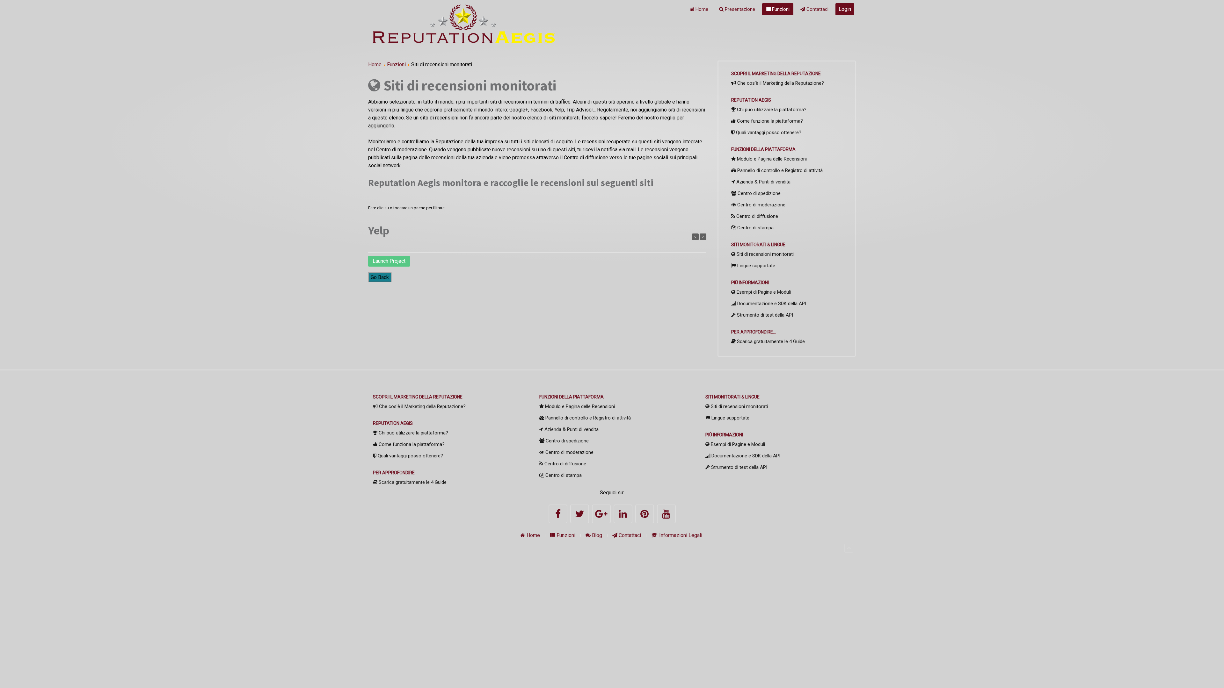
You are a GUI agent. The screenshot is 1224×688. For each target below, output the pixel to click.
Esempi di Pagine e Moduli (763, 292)
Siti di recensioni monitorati (764, 254)
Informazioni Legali (680, 535)
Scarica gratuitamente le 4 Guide (770, 341)
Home (701, 9)
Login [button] (845, 9)
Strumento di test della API (764, 315)
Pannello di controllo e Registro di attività (779, 170)
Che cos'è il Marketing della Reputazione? (780, 83)
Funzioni (780, 9)
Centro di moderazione (760, 205)
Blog (596, 535)
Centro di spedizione (758, 193)
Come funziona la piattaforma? (769, 121)
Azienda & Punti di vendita (762, 182)
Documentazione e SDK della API (771, 303)
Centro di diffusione (756, 216)
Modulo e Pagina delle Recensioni (771, 159)
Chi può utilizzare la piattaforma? (771, 109)
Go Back (380, 277)
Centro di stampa (755, 228)
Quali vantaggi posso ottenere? (768, 132)
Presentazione (739, 9)
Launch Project (389, 261)
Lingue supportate (755, 266)
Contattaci (816, 9)
